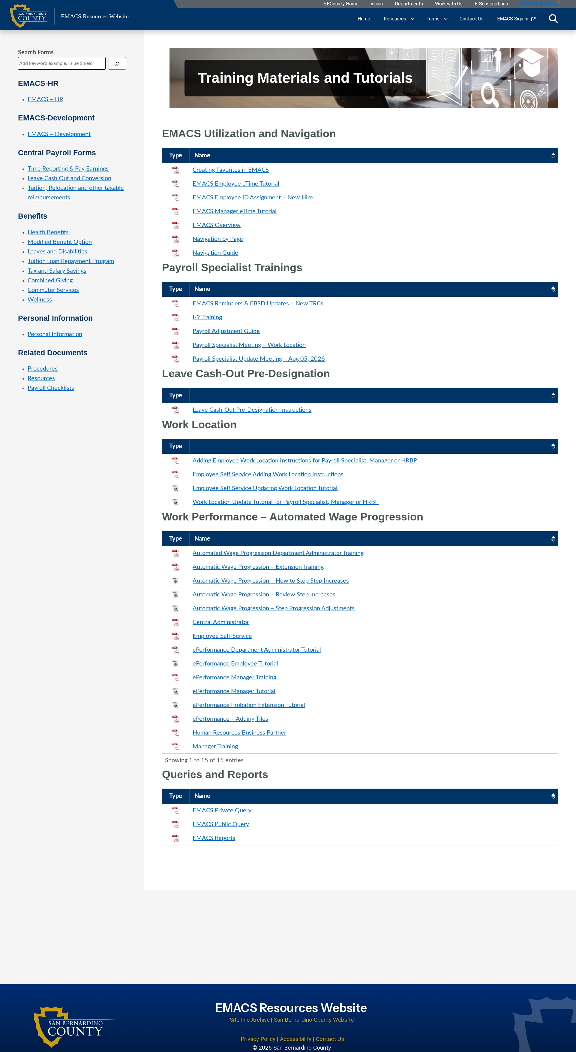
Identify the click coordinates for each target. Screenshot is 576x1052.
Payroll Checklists (51, 388)
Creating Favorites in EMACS (231, 170)
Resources (395, 19)
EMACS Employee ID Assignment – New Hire (253, 198)
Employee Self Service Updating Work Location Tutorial (265, 488)
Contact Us (330, 1038)
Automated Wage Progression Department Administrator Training (278, 553)
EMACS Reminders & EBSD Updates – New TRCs (258, 304)
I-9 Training (207, 317)
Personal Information (55, 334)
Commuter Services (53, 290)
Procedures (43, 369)
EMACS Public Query (221, 824)
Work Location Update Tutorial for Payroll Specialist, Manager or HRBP (286, 502)
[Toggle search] (553, 19)
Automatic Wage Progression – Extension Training (258, 567)
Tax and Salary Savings (57, 271)
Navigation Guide (215, 253)
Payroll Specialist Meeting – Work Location (249, 345)
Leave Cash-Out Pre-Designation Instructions (252, 410)
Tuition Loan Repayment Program (71, 261)
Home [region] (364, 19)
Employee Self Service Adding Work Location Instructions (268, 474)
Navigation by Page (218, 239)
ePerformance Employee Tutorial (235, 664)
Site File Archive (250, 1019)
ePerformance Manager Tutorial (234, 691)
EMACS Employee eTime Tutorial (236, 184)
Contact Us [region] (472, 19)
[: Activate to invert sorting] (374, 395)
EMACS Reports (214, 838)
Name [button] (202, 156)
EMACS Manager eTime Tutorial (235, 211)
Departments (409, 4)
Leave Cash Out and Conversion (69, 178)
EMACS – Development (59, 134)
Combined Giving (50, 280)
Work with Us (449, 4)
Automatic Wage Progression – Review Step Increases (264, 595)
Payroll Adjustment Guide (226, 331)
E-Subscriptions (491, 4)
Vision (376, 4)
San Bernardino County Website (314, 1019)
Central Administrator (221, 622)
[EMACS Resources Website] (74, 1027)
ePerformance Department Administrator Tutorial (257, 650)
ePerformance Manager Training (234, 678)
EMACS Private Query (222, 811)
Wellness (40, 300)
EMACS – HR (45, 99)
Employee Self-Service (222, 636)
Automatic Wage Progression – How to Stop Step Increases (271, 581)
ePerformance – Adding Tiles (230, 719)
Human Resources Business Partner (239, 733)
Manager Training (215, 747)
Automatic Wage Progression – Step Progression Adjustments (274, 608)
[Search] (117, 63)
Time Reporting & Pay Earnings (68, 169)
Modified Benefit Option (60, 242)
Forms (433, 19)
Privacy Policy (258, 1038)
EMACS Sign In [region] (512, 19)
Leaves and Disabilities (57, 252)
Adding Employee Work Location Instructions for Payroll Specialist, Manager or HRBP (305, 461)
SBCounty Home (341, 4)
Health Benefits (48, 232)
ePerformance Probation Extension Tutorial (249, 705)
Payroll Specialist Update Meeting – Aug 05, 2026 (259, 359)
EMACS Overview (217, 225)
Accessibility (295, 1038)
